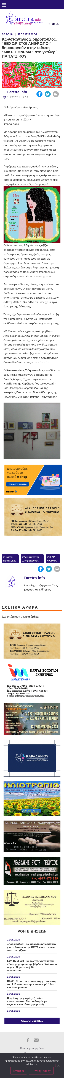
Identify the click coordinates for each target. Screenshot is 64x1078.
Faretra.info (17, 92)
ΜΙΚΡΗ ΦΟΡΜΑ (52, 558)
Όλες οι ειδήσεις (32, 1020)
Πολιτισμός (28, 34)
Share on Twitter (48, 94)
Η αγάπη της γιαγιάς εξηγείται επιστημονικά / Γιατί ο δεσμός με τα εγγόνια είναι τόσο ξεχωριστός (28, 1001)
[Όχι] (58, 1065)
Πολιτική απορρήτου (32, 1048)
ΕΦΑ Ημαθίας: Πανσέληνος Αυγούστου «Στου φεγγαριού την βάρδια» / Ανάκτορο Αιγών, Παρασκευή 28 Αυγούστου (32, 965)
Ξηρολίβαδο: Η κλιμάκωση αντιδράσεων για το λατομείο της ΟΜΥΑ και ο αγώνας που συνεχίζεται (31, 947)
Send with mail (56, 94)
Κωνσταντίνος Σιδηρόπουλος (30, 558)
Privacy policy (41, 1071)
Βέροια (7, 34)
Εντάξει (18, 1071)
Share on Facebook (39, 94)
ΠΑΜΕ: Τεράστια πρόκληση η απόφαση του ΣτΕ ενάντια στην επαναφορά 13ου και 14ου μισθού (31, 984)
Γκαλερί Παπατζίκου (9, 558)
